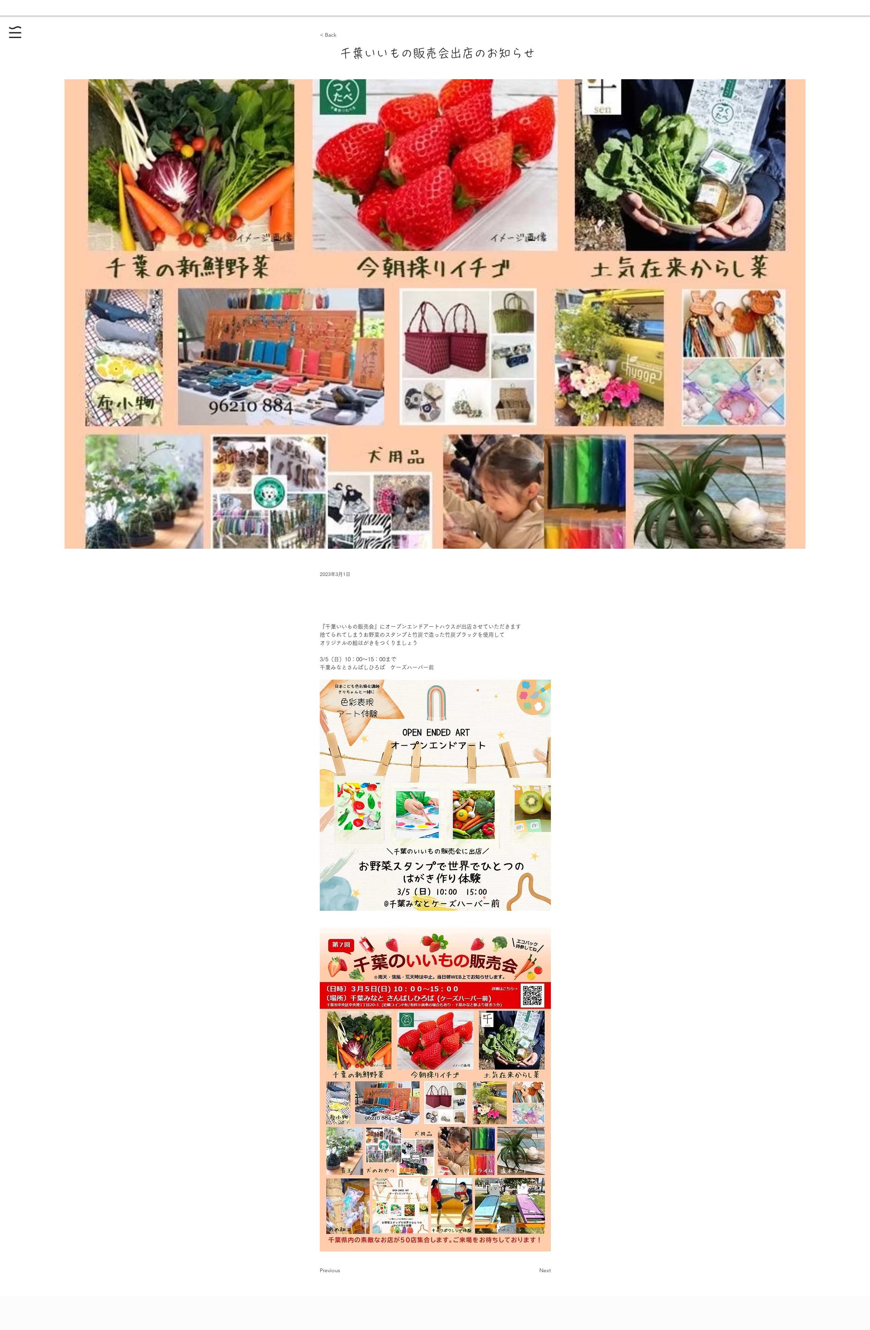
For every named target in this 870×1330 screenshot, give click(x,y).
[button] (15, 32)
